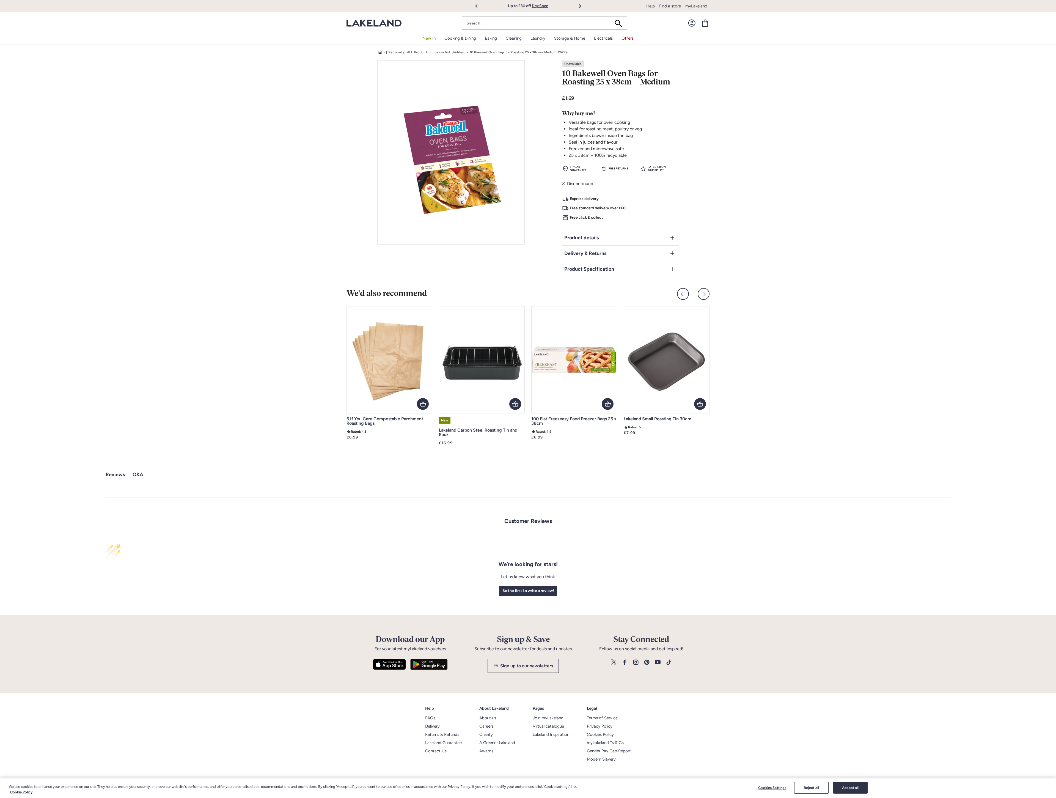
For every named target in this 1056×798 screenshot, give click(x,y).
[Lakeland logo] (374, 23)
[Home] (380, 52)
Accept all (850, 788)
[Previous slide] (683, 294)
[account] (692, 23)
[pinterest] (647, 662)
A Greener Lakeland (497, 742)
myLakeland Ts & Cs (605, 742)
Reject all (811, 788)
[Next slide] (704, 294)
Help (650, 6)
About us (487, 717)
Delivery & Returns (585, 253)
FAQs (430, 717)
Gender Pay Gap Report (609, 750)
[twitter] (613, 662)
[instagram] (635, 662)
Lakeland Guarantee (443, 742)
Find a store (670, 6)
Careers (486, 726)
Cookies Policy (600, 734)
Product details (581, 238)
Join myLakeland (548, 717)
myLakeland (696, 6)
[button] (479, 6)
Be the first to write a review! (528, 590)
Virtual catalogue (548, 726)
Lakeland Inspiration (551, 734)
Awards (486, 750)
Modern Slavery (601, 759)
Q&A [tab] (138, 474)
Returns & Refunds (442, 734)
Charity (486, 734)
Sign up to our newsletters (526, 665)
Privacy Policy (599, 726)
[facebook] (625, 662)
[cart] (705, 23)
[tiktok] (669, 662)
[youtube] (657, 662)
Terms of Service (602, 717)
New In (429, 38)
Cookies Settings (772, 788)
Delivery (432, 726)
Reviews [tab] (115, 474)
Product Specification (589, 269)
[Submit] (620, 23)
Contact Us (436, 750)
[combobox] (544, 23)
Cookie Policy (21, 792)
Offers (628, 38)
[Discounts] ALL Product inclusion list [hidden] (426, 52)
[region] (528, 788)
